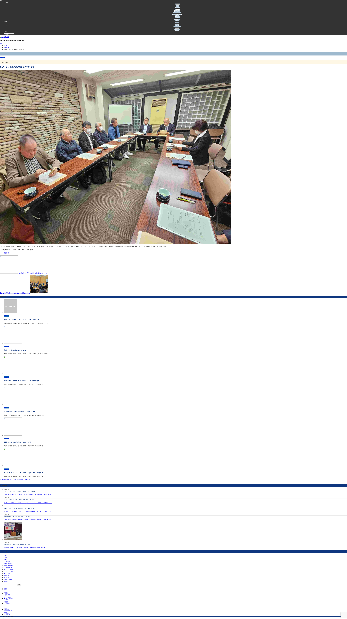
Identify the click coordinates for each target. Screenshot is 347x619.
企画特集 (178, 7)
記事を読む (6, 2)
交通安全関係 (177, 19)
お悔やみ (177, 20)
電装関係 (178, 16)
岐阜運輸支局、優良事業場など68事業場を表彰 (17, 544)
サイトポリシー (7, 614)
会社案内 (5, 31)
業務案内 (5, 21)
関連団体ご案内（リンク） (9, 33)
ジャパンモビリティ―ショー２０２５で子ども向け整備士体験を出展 (23, 473)
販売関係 (177, 15)
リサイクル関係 (177, 12)
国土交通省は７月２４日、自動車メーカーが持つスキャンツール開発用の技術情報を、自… (28, 503)
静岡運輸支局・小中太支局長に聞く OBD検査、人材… (19, 516)
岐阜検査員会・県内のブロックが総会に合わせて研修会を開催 (21, 381)
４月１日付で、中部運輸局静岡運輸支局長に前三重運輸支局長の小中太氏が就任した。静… (28, 519)
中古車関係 (177, 11)
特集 (177, 6)
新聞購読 (177, 22)
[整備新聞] (4, 37)
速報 (178, 5)
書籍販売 (177, 28)
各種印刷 (177, 25)
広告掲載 (177, 24)
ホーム (6, 606)
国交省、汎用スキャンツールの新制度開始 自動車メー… (20, 499)
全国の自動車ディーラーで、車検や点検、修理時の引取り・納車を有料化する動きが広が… (28, 494)
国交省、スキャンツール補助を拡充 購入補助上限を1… (20, 508)
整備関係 (178, 9)
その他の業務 (6, 609)
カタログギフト (177, 29)
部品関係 (178, 17)
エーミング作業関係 (177, 14)
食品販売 (177, 30)
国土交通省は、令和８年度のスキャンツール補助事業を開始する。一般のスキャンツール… (28, 511)
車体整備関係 (177, 10)
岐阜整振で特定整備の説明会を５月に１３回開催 (17, 442)
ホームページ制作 (177, 26)
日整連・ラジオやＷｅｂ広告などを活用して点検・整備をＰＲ (21, 319)
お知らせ (178, 4)
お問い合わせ (6, 34)
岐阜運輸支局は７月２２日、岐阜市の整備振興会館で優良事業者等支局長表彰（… (25, 548)
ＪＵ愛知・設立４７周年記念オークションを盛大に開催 (19, 411)
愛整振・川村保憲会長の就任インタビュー (16, 350)
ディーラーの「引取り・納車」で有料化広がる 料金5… (20, 491)
